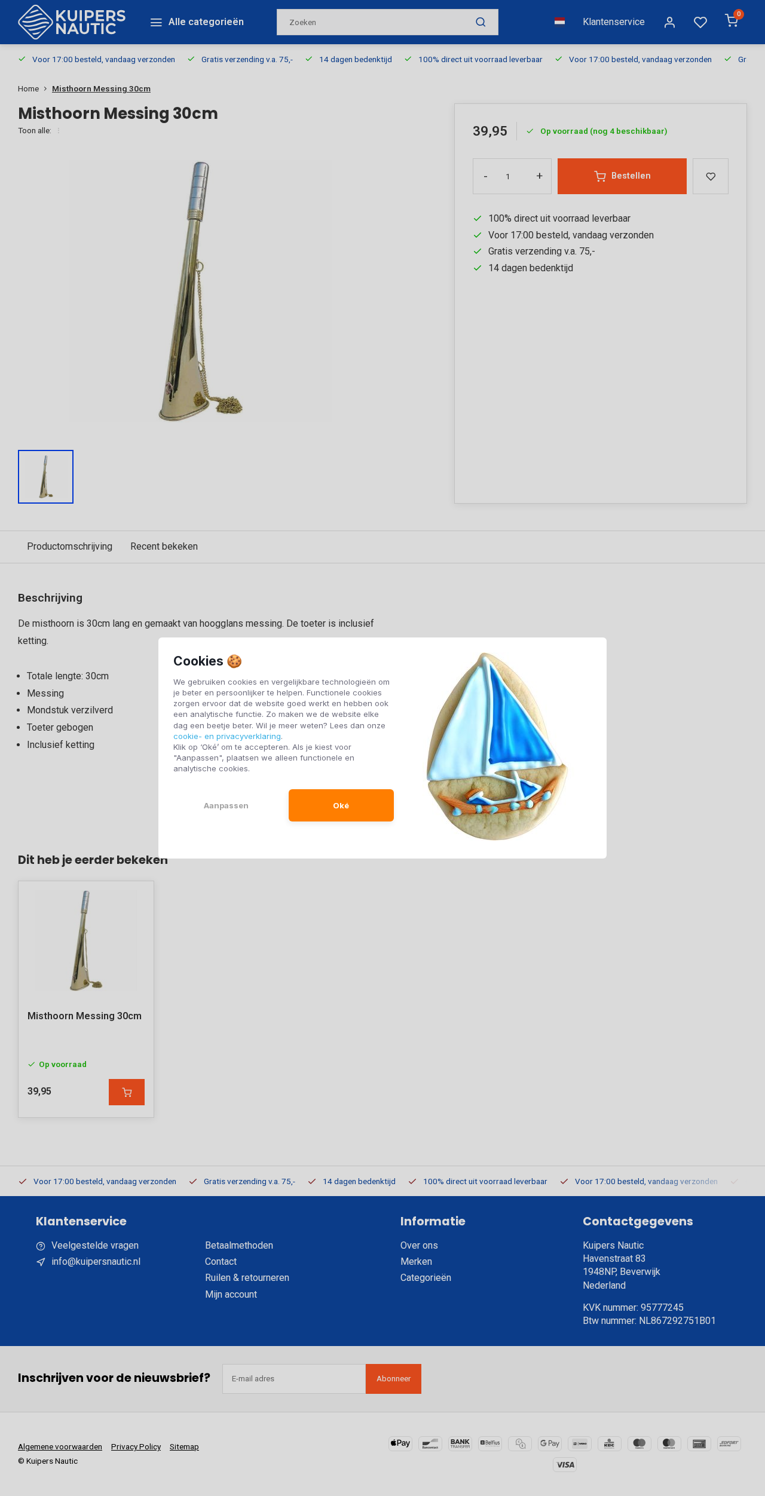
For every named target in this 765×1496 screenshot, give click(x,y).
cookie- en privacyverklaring (227, 736)
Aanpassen (226, 805)
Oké (341, 805)
